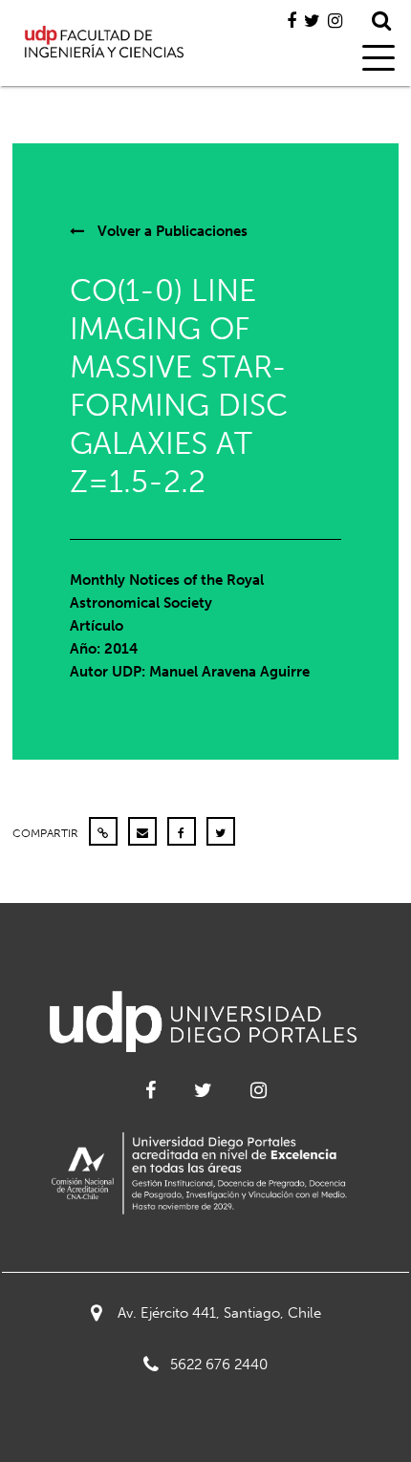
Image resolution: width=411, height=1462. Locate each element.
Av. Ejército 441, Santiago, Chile (219, 1313)
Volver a (171, 231)
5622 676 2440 (219, 1364)
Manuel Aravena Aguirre (229, 671)
